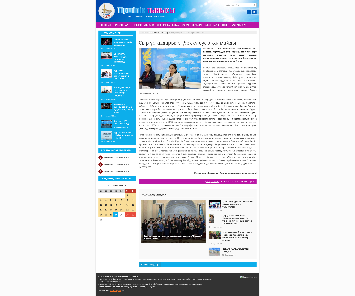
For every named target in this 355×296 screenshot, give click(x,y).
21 (121, 209)
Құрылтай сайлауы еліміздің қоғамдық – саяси (123, 135)
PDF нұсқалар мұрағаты (116, 150)
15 (127, 205)
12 (111, 205)
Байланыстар (239, 25)
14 (121, 205)
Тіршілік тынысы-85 (143, 25)
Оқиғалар (197, 25)
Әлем (208, 25)
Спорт (225, 25)
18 (106, 209)
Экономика (163, 25)
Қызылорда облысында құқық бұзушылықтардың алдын (123, 108)
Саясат (185, 25)
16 (133, 205)
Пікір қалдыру (151, 264)
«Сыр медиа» (115, 290)
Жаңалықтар (121, 25)
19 (111, 209)
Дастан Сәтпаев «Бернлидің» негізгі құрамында (123, 42)
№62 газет (108, 171)
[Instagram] (254, 12)
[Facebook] (249, 12)
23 (133, 209)
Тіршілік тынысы (136, 11)
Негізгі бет (105, 25)
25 (106, 214)
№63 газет (108, 164)
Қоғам (175, 25)
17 (101, 209)
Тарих (216, 25)
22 (127, 209)
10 (101, 205)
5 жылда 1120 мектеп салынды (122, 122)
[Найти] (254, 5)
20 (116, 209)
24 (101, 214)
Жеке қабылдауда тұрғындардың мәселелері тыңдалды (122, 91)
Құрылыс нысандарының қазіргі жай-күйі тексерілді (121, 74)
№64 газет (108, 157)
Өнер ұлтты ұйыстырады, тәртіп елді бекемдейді (120, 57)
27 (116, 214)
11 (106, 205)
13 (116, 205)
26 (111, 214)
